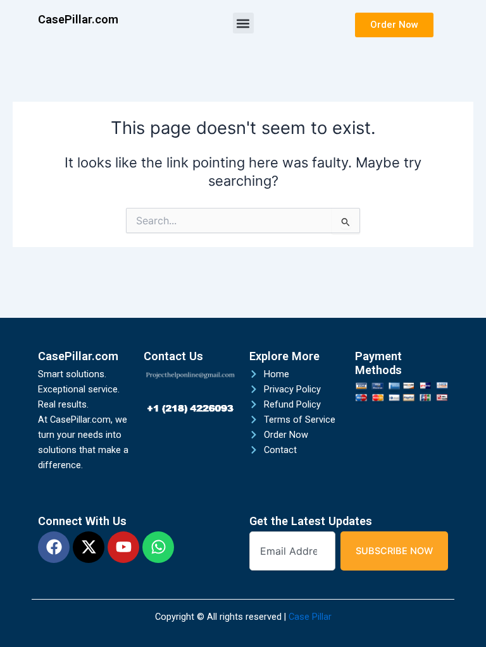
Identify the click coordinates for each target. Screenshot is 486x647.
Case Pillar (310, 616)
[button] (243, 23)
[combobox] (292, 551)
